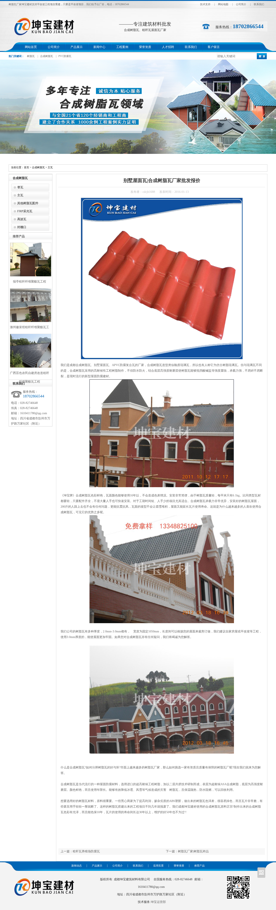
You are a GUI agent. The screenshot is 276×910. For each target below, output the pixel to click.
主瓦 (50, 167)
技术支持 (205, 4)
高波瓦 (21, 219)
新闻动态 (76, 865)
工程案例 (122, 47)
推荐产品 (199, 865)
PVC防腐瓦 (64, 56)
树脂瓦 (31, 56)
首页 (26, 167)
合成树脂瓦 (46, 56)
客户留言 (214, 47)
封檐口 (21, 227)
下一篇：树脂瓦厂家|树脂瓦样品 (187, 851)
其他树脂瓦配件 (27, 203)
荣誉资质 (145, 47)
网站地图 (223, 4)
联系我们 (259, 4)
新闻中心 (99, 47)
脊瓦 (20, 187)
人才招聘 (168, 47)
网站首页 (31, 47)
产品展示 (77, 47)
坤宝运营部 (158, 902)
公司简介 (241, 4)
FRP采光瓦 (24, 211)
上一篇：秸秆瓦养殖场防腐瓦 (80, 851)
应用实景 (158, 865)
